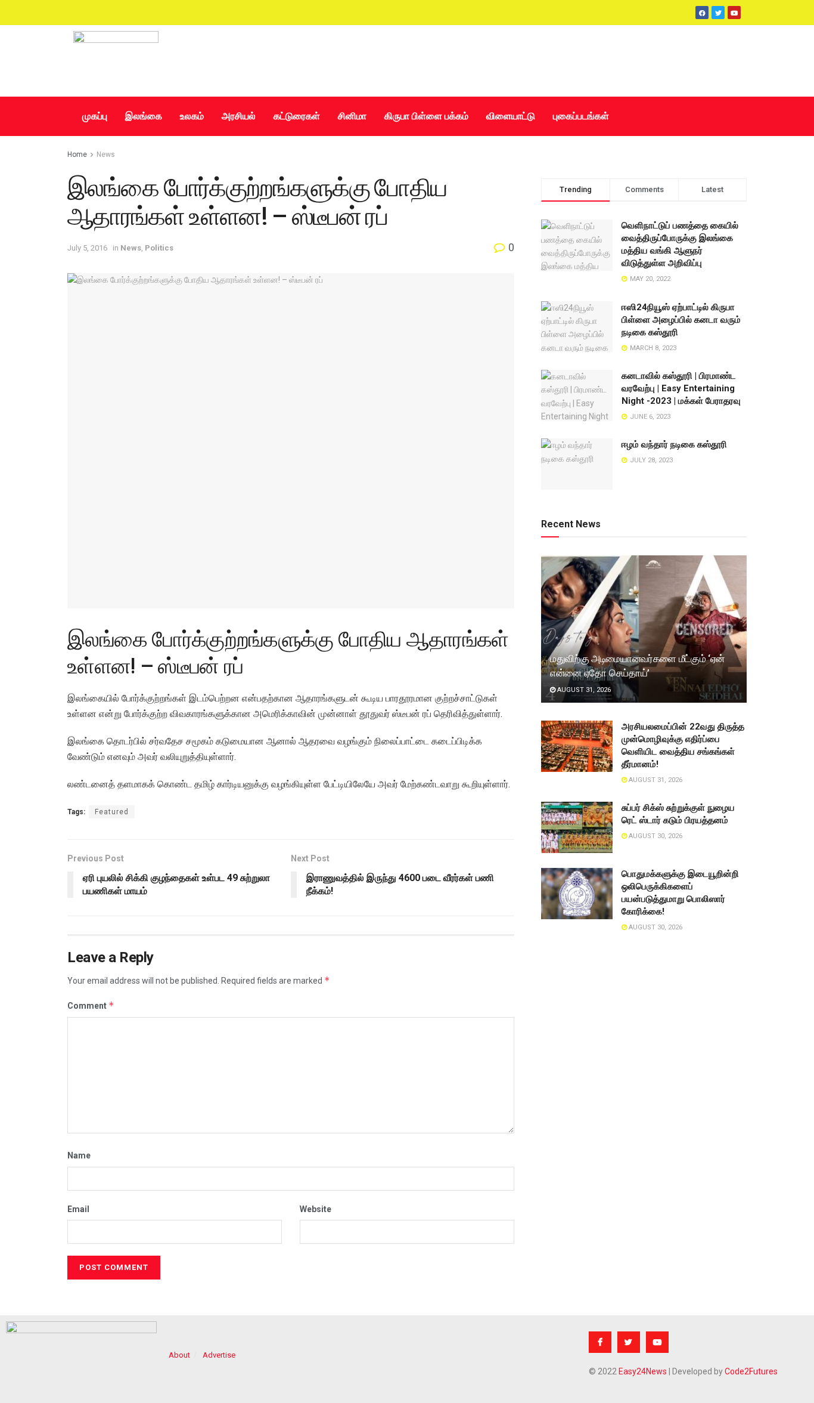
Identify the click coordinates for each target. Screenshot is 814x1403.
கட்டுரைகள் (297, 116)
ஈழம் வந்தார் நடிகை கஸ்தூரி (674, 444)
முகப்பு (94, 116)
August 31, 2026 (583, 690)
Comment (90, 1005)
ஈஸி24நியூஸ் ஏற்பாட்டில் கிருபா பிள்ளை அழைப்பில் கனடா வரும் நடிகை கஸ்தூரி (681, 320)
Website (315, 1209)
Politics (159, 247)
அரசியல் (239, 116)
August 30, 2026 (654, 836)
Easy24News (643, 1371)
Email (78, 1209)
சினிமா (352, 116)
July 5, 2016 (87, 247)
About (179, 1355)
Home (77, 154)
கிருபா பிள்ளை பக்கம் (426, 116)
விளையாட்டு (510, 116)
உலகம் (192, 116)
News (106, 154)
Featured (112, 812)
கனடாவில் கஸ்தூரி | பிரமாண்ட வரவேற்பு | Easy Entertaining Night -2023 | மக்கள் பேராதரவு (681, 388)
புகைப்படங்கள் (581, 116)
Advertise (219, 1355)
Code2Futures (751, 1371)
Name (79, 1155)
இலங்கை (143, 116)
